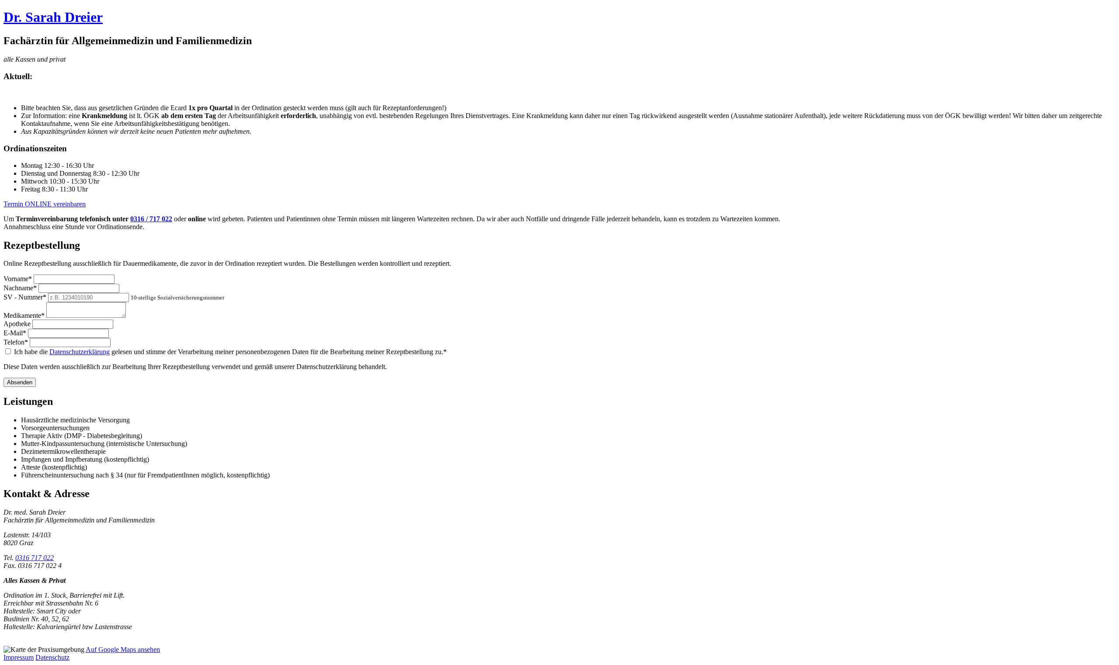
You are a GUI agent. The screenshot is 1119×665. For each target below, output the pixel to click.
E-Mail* (14, 333)
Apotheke (17, 323)
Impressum (18, 657)
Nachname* (20, 288)
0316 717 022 (34, 557)
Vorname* (17, 278)
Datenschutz (52, 657)
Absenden (19, 382)
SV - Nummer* (24, 297)
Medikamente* (24, 315)
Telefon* (15, 342)
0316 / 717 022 (151, 219)
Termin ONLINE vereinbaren (44, 204)
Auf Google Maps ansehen (123, 649)
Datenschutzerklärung (79, 351)
